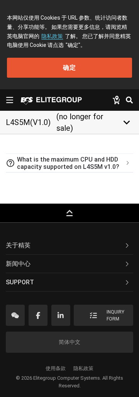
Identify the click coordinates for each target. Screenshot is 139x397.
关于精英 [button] (18, 245)
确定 (69, 67)
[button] (69, 163)
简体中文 (69, 342)
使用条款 (56, 368)
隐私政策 (52, 36)
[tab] (69, 163)
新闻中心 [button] (18, 263)
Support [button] (20, 282)
